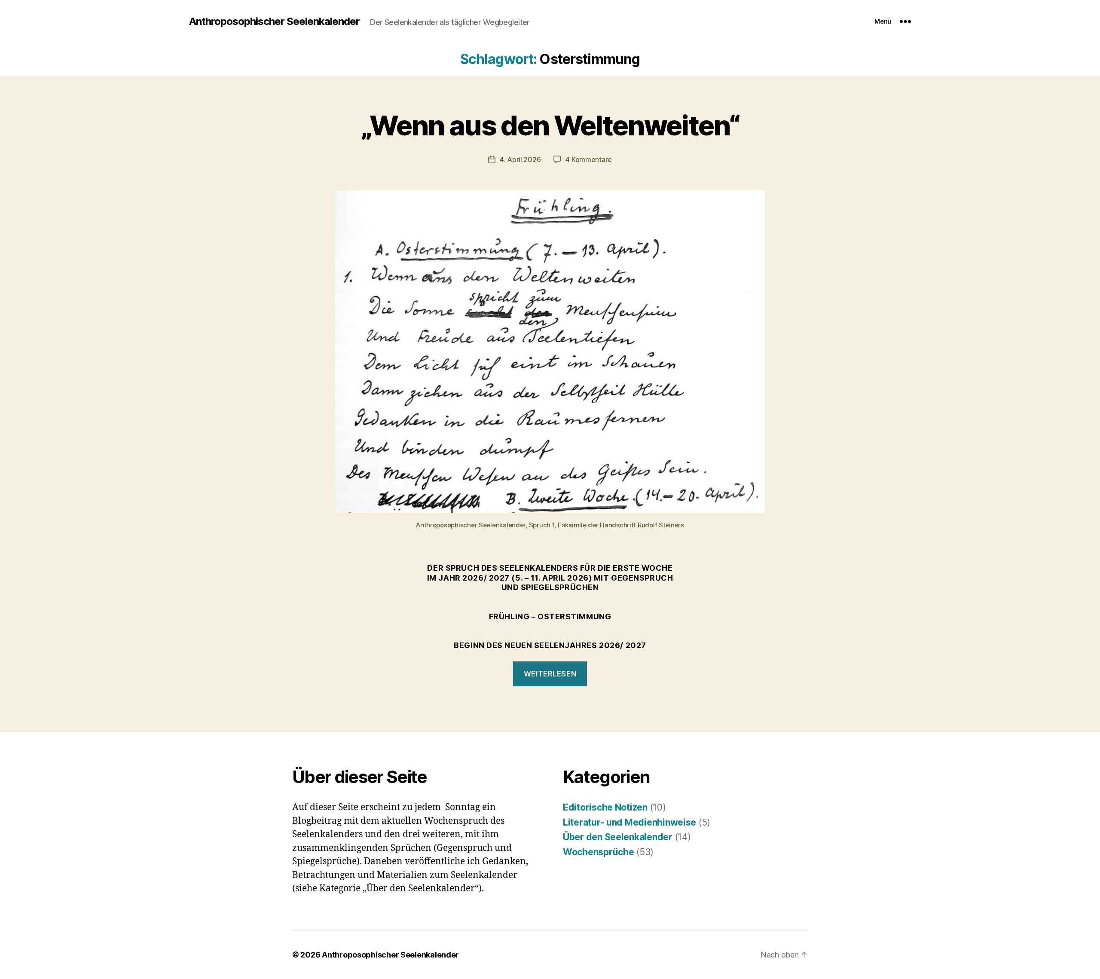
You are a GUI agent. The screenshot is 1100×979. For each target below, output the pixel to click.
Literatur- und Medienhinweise (629, 822)
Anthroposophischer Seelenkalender (274, 21)
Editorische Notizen (605, 807)
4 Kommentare (588, 159)
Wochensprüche (598, 852)
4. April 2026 (520, 159)
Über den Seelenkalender (617, 837)
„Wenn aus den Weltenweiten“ (550, 125)
